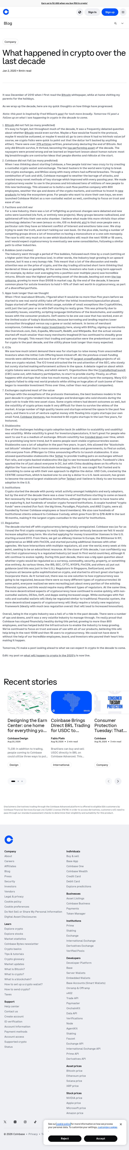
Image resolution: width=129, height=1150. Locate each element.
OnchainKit (73, 1008)
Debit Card (73, 881)
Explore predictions (78, 886)
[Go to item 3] (22, 781)
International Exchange (81, 940)
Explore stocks (13, 933)
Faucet (70, 1038)
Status (8, 1046)
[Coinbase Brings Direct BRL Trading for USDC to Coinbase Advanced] (71, 731)
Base (69, 967)
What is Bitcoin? (14, 969)
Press (8, 876)
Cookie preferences (16, 906)
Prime (70, 925)
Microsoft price (76, 1108)
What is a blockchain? (17, 979)
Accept (100, 1138)
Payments (72, 908)
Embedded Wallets (78, 978)
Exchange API (74, 1043)
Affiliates (10, 866)
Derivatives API (76, 1058)
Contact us (11, 1011)
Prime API (72, 1053)
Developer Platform (79, 962)
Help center (11, 1006)
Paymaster (73, 1003)
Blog (7, 871)
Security (9, 881)
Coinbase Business (78, 903)
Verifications (74, 1018)
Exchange (72, 935)
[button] (123, 12)
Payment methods (15, 1031)
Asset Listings (75, 898)
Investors (10, 886)
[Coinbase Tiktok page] (35, 1122)
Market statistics (15, 938)
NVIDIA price (74, 1097)
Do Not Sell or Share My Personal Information (33, 911)
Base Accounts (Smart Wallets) (85, 983)
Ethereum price (76, 1075)
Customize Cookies (107, 1127)
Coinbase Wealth (77, 871)
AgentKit (72, 1028)
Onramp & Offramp (78, 988)
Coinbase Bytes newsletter (21, 943)
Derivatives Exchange (80, 945)
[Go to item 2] (18, 781)
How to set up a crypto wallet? (23, 984)
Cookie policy (12, 901)
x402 (69, 993)
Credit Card (73, 876)
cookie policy (63, 1124)
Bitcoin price (74, 1070)
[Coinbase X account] (5, 1122)
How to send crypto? (17, 989)
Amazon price (74, 1113)
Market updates (14, 964)
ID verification (13, 1021)
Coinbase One (75, 866)
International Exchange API (83, 1048)
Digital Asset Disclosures (20, 916)
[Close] (121, 1124)
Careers (9, 861)
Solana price (74, 1080)
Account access (14, 1036)
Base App (72, 861)
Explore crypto (13, 928)
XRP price (72, 1085)
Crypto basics (13, 948)
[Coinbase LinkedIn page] (15, 1122)
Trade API (72, 998)
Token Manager (76, 913)
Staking (71, 930)
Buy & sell (72, 856)
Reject (65, 1138)
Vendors (9, 891)
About (8, 856)
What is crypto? (14, 974)
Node (69, 1023)
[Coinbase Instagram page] (25, 1122)
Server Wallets (75, 972)
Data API (71, 1013)
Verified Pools (75, 950)
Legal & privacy (14, 896)
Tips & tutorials (14, 954)
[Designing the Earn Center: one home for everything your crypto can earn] (28, 731)
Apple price (73, 1103)
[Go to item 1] (13, 781)
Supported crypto (15, 1041)
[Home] (6, 11)
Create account (14, 1016)
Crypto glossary (14, 959)
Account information (17, 1026)
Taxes (8, 994)
